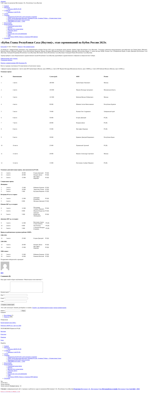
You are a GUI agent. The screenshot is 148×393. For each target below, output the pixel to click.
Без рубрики (7, 315)
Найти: (3, 310)
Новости (20, 46)
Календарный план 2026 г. (8, 322)
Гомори (10, 32)
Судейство (7, 10)
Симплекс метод (12, 30)
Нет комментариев (29, 46)
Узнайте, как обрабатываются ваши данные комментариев (49, 307)
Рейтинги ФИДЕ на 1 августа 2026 (11, 325)
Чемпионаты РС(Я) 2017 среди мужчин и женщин (22, 16)
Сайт (2, 301)
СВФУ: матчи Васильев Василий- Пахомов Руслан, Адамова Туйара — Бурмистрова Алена (34, 18)
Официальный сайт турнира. (9, 58)
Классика (3, 334)
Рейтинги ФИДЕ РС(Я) (14, 9)
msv (2, 273)
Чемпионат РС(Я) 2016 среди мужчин (19, 19)
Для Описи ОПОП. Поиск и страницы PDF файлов (23, 36)
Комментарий (5, 292)
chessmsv (3, 1)
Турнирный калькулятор (15, 26)
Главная (6, 6)
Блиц (2, 340)
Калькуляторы (8, 24)
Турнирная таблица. (6, 60)
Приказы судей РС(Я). (14, 12)
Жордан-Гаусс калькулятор (15, 29)
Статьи (6, 13)
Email (3, 298)
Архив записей (5, 386)
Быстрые (3, 331)
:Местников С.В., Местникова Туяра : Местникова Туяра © (107, 389)
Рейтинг (10, 27)
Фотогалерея (8, 23)
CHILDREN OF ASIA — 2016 (16, 21)
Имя (2, 295)
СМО (9, 35)
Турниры (6, 15)
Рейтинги (7, 7)
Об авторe (7, 38)
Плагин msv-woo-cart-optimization (17, 33)
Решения (3, 337)
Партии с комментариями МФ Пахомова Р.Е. (14, 63)
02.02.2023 (4, 46)
